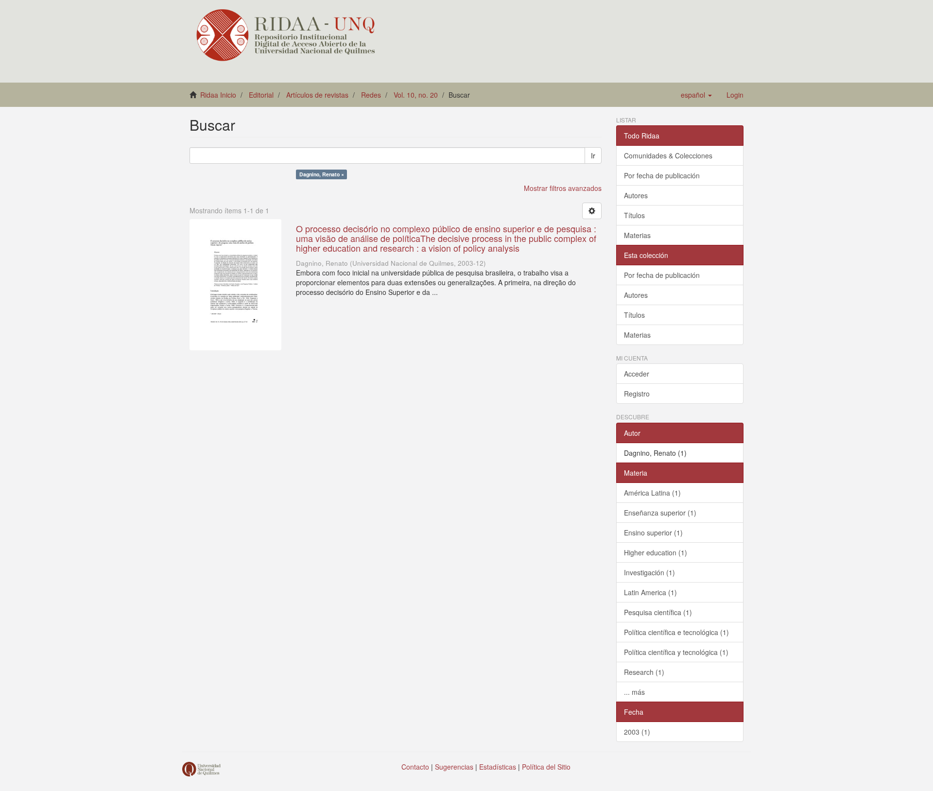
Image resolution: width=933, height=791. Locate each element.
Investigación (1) (649, 572)
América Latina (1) (652, 493)
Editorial (261, 95)
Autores (636, 195)
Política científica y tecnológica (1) (676, 652)
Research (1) (644, 672)
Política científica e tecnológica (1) (676, 632)
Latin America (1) (650, 592)
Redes (371, 95)
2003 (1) (637, 732)
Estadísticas (497, 767)
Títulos (634, 215)
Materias (637, 235)
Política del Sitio (546, 767)
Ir (593, 155)
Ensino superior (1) (653, 532)
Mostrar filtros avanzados (563, 188)
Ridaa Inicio (218, 95)
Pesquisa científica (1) (658, 612)
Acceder (636, 373)
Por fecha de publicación (662, 175)
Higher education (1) (655, 552)
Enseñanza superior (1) (660, 512)
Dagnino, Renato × (321, 174)
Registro (637, 393)
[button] (696, 95)
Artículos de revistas (317, 95)
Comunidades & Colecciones (668, 155)
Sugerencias (454, 767)
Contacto (415, 767)
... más (634, 692)
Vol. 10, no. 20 (416, 95)
